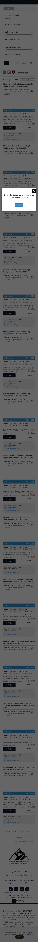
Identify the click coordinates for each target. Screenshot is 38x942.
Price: (12, 24)
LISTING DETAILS (9, 128)
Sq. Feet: (12, 54)
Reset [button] (24, 63)
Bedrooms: (12, 32)
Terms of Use (28, 934)
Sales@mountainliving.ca (11, 139)
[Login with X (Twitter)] (13, 73)
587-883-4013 (8, 137)
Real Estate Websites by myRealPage (19, 897)
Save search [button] (6, 63)
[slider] (6, 27)
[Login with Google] (9, 73)
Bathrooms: (12, 39)
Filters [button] (31, 63)
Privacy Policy (25, 895)
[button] (11, 889)
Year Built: (13, 47)
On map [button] (18, 63)
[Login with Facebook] (4, 73)
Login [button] (23, 72)
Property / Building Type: (14, 15)
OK (19, 937)
